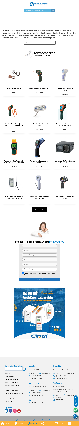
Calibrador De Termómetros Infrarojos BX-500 (65, 162)
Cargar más (39, 210)
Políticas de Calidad (48, 420)
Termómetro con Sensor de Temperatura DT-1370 (14, 197)
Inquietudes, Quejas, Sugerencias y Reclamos (15, 400)
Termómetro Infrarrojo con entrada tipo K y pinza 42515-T (14, 125)
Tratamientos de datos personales (12, 386)
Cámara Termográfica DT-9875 (65, 197)
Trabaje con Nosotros (11, 382)
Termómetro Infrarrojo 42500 (39, 88)
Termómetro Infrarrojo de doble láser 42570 (65, 125)
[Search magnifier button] (53, 10)
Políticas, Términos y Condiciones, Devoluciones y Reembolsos (14, 393)
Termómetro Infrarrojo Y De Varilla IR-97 (39, 197)
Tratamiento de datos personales (64, 420)
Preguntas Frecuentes (11, 379)
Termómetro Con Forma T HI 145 (39, 125)
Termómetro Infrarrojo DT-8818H (39, 162)
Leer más (14, 92)
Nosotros (7, 373)
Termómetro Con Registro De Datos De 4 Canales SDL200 (14, 162)
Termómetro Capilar (14, 88)
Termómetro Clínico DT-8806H (65, 89)
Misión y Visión (9, 376)
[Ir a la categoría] (24, 369)
